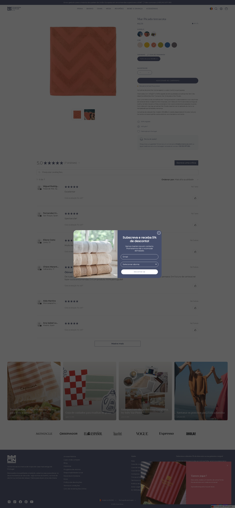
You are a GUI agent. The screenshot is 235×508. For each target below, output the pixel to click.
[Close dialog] (158, 232)
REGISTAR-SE (139, 272)
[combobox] (139, 264)
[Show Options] (156, 264)
